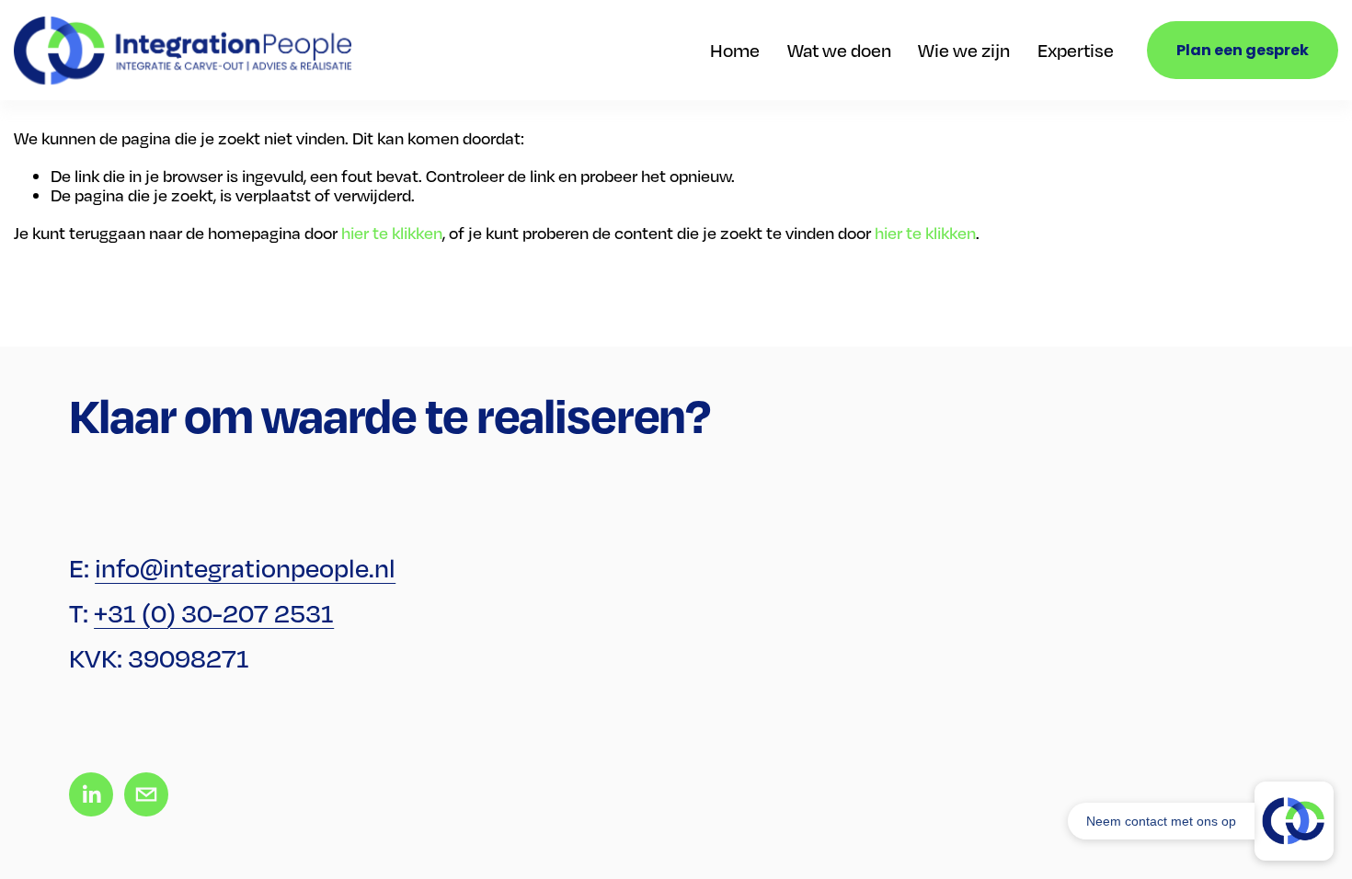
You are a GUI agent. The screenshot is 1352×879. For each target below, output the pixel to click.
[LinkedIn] (91, 794)
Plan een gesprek (1242, 50)
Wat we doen (839, 50)
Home (735, 50)
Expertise (1075, 50)
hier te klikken (391, 233)
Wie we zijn (964, 50)
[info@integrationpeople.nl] (146, 794)
